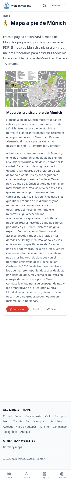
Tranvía (18, 421)
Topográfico (10, 432)
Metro (6, 421)
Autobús (8, 426)
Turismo (45, 426)
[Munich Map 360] (20, 5)
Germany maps (12, 447)
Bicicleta (56, 421)
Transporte (61, 416)
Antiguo (25, 432)
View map (19, 309)
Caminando (60, 426)
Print (36, 309)
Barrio (18, 416)
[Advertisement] (35, 357)
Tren (28, 421)
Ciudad (7, 416)
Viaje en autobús (26, 426)
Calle (48, 416)
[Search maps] (44, 6)
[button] (35, 89)
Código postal (33, 416)
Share (54, 309)
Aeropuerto (41, 421)
